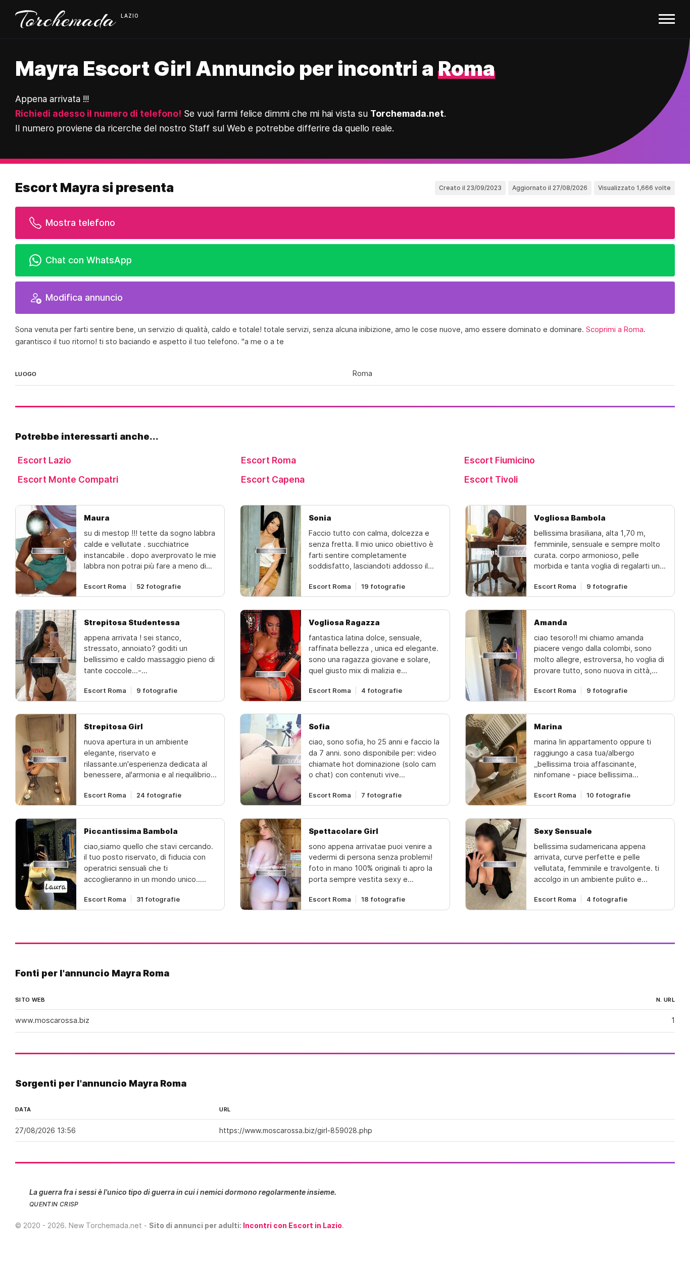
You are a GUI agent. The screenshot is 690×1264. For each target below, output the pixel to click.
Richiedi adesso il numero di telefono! (98, 113)
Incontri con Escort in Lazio (292, 1225)
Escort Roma (268, 460)
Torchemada (65, 19)
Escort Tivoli (491, 479)
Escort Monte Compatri (68, 479)
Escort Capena (273, 479)
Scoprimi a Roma (615, 329)
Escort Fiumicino (499, 460)
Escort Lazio (44, 460)
